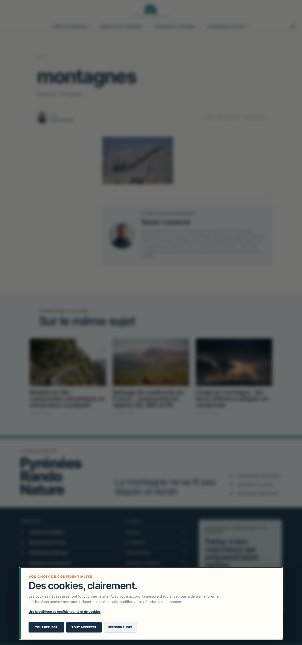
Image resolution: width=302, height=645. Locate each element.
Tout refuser (46, 627)
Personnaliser (120, 627)
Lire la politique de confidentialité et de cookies (65, 611)
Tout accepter (83, 627)
